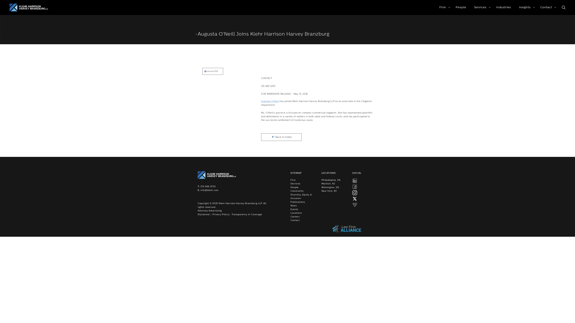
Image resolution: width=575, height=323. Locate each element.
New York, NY (329, 191)
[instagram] (354, 192)
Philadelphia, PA (331, 180)
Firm (442, 7)
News (293, 206)
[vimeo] (354, 204)
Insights (525, 7)
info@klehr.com (209, 190)
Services (480, 7)
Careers (295, 217)
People (461, 7)
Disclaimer (204, 215)
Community (297, 191)
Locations (296, 213)
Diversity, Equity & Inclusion (301, 197)
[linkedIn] (354, 180)
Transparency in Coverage (247, 215)
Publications (297, 202)
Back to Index (283, 137)
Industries (503, 7)
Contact (546, 7)
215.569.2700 (208, 187)
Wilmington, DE (330, 187)
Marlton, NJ (328, 184)
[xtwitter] (354, 198)
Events (294, 209)
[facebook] (354, 186)
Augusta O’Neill (270, 101)
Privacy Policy (220, 215)
